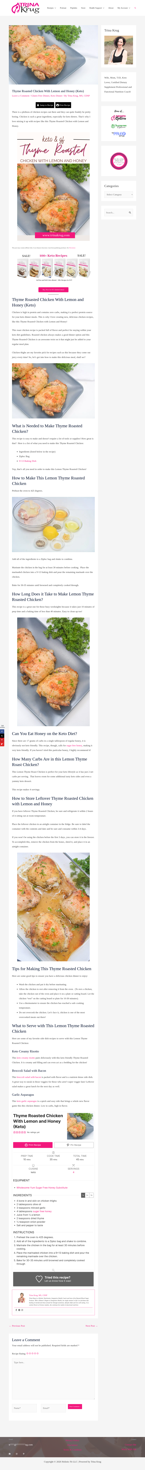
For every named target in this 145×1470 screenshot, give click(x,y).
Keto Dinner (56, 95)
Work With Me (128, 1449)
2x (87, 1195)
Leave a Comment (20, 95)
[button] (54, 8)
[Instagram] (22, 1310)
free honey (77, 745)
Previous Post (17, 1325)
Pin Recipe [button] (75, 1145)
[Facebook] (16, 1310)
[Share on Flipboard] (2, 744)
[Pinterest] (19, 1310)
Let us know (51, 1280)
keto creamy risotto (26, 1057)
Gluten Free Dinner (40, 95)
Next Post (92, 1325)
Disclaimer (72, 248)
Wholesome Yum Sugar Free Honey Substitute (42, 1187)
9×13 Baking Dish (27, 461)
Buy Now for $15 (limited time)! (53, 290)
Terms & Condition (72, 1449)
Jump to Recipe (46, 105)
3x (91, 1195)
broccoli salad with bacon (29, 1077)
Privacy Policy (72, 1440)
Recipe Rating (18, 1353)
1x (83, 1195)
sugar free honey (42, 1211)
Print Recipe (64, 105)
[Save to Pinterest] (2, 740)
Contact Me (130, 1444)
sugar (69, 745)
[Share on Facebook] (2, 731)
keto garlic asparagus (27, 1101)
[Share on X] (2, 736)
